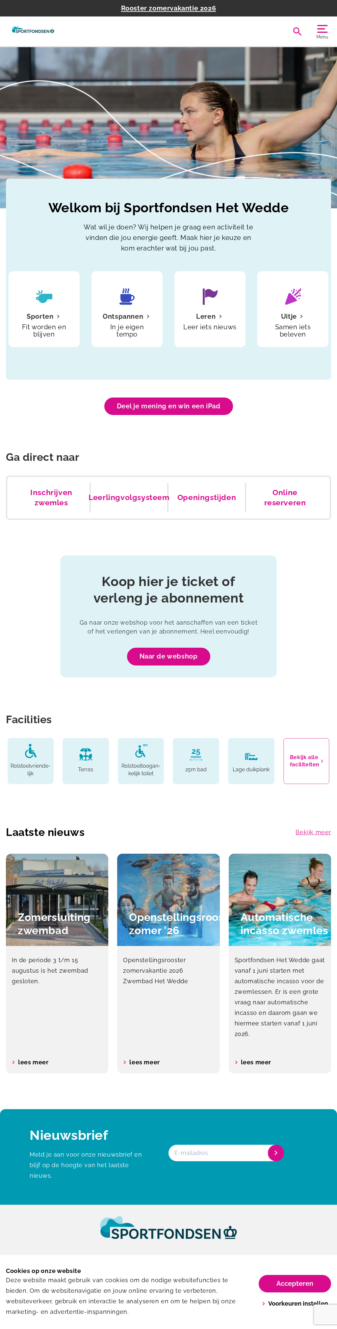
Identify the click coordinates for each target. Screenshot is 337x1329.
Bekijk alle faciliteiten (305, 761)
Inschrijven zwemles (51, 497)
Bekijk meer (313, 832)
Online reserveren (285, 497)
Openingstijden (206, 497)
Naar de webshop (169, 656)
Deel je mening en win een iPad (168, 406)
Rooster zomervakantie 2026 (168, 8)
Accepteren (294, 1283)
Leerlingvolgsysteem (129, 497)
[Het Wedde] (33, 31)
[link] (168, 1233)
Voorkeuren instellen (298, 1303)
